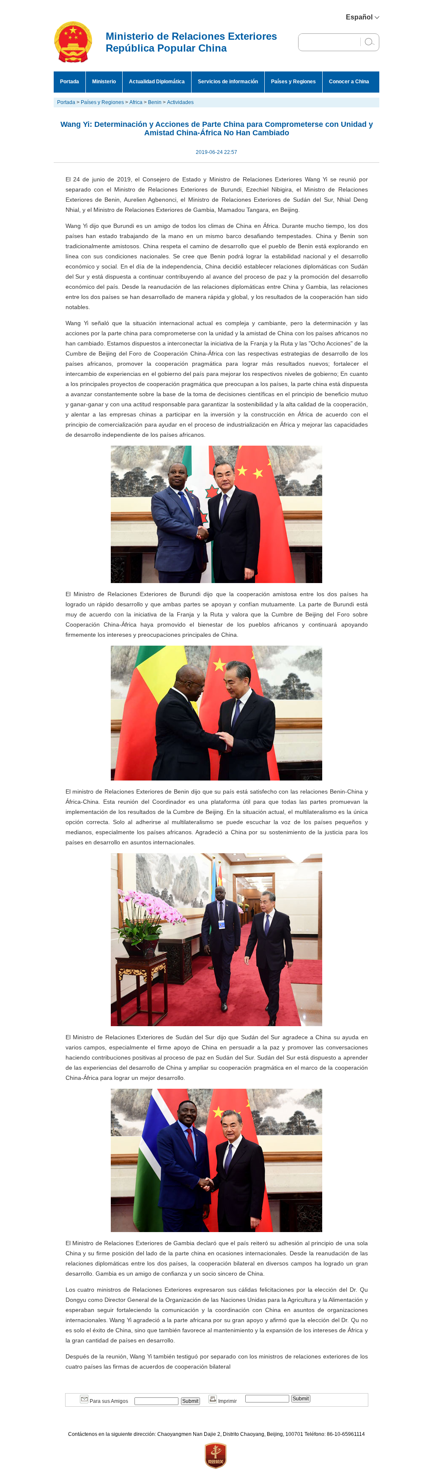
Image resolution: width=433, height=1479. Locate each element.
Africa (136, 102)
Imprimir (227, 1401)
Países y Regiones (293, 82)
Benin (155, 102)
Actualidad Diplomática (157, 82)
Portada (69, 82)
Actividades (180, 102)
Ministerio (104, 82)
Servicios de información (228, 82)
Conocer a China (349, 82)
